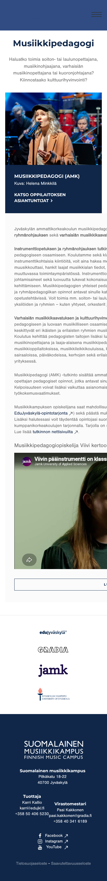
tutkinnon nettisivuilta (53, 432)
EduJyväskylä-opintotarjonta (41, 413)
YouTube (54, 847)
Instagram (54, 841)
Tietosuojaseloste (31, 864)
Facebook (54, 836)
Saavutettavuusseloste (71, 864)
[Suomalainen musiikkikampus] (24, 22)
